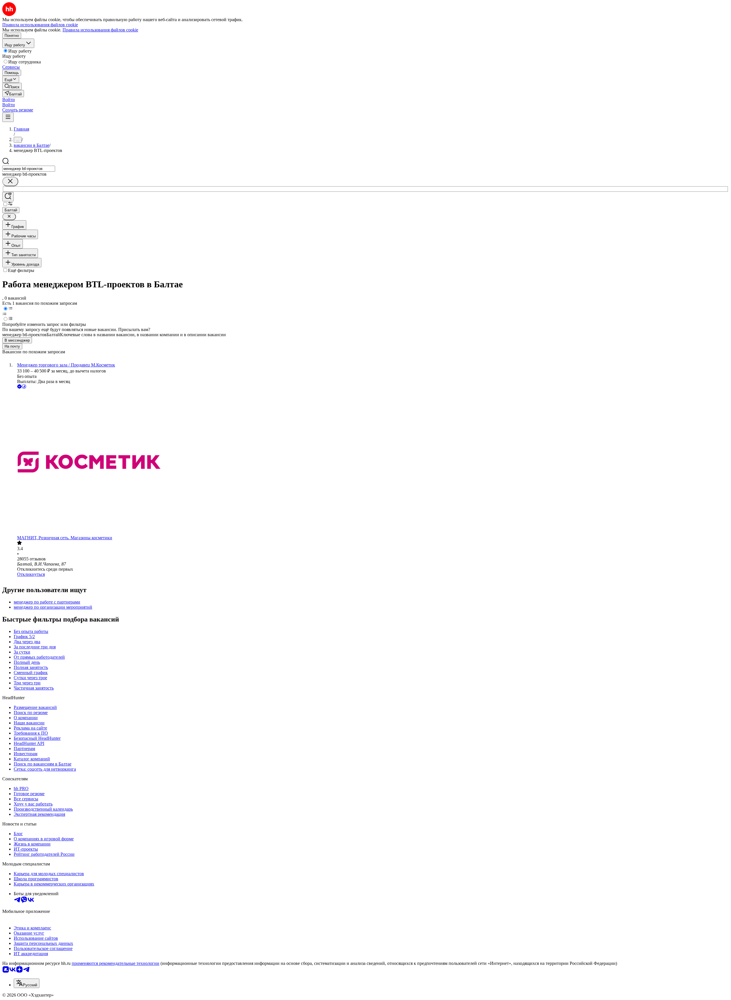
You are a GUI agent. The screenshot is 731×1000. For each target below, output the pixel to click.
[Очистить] (10, 181)
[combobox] (28, 169)
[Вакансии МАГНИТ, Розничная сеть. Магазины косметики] (371, 462)
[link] (12, 86)
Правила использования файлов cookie (100, 29)
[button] (8, 99)
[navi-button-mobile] (8, 117)
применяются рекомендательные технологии (115, 963)
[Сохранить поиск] (8, 196)
